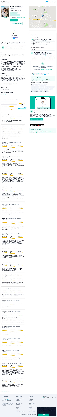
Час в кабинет (14, 12)
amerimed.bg (3, 94)
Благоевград (31, 403)
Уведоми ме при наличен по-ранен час (41, 74)
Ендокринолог (19, 399)
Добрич (30, 408)
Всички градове (32, 411)
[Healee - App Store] (33, 125)
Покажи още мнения (5, 391)
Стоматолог (18, 409)
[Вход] (55, 2)
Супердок (5, 399)
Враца (30, 407)
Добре (43, 414)
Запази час (14, 20)
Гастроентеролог (19, 403)
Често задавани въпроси (47, 131)
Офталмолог (18, 405)
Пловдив (31, 399)
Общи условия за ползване (7, 403)
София (30, 397)
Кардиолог (18, 408)
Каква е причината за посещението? (38, 47)
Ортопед (17, 407)
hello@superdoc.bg (38, 132)
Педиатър (18, 400)
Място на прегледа (34, 37)
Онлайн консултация (16, 14)
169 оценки (14, 35)
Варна (30, 400)
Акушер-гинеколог (20, 397)
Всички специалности (20, 411)
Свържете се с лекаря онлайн (46, 69)
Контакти (4, 406)
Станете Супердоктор (7, 400)
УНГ (16, 401)
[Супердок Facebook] (43, 400)
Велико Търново (32, 405)
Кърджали (31, 409)
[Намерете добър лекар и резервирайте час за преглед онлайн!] (5, 1)
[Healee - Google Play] (40, 125)
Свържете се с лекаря (36, 119)
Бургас (30, 404)
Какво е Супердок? (6, 397)
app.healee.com (33, 122)
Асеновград (31, 401)
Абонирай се (49, 1)
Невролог (18, 404)
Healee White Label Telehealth (50, 397)
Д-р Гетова (7, 46)
